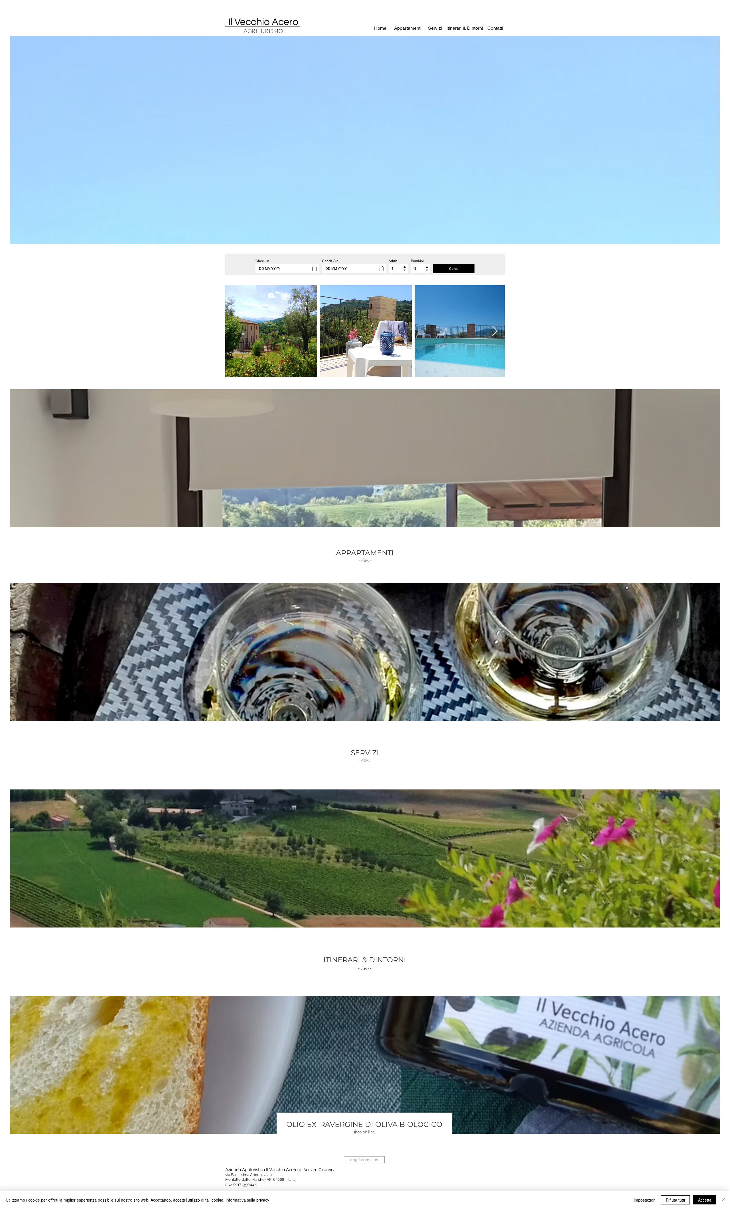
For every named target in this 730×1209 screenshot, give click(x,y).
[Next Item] (495, 331)
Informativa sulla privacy (247, 1200)
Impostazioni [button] (645, 1200)
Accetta (704, 1200)
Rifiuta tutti (675, 1200)
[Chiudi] (723, 1199)
